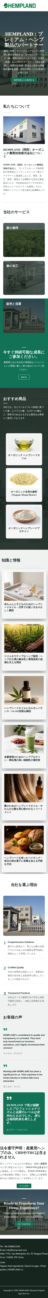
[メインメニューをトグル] (44, 5)
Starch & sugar (32, 1266)
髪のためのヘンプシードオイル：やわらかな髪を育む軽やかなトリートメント (23, 809)
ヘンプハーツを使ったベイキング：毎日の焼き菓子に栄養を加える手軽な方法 (23, 860)
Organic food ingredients (11, 1266)
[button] (24, 1186)
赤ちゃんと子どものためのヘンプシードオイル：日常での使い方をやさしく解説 (23, 607)
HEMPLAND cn (15, 1269)
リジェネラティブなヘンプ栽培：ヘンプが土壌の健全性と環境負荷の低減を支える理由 (23, 659)
